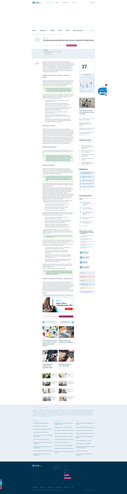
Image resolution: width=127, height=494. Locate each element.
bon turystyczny (40, 416)
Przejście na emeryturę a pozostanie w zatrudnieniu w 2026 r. (54, 374)
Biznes (34, 30)
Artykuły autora (37, 41)
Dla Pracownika (82, 229)
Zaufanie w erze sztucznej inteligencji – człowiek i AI (64, 433)
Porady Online (49, 2)
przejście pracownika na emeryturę (49, 45)
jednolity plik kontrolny (52, 414)
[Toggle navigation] (93, 2)
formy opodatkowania (81, 410)
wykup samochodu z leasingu (50, 410)
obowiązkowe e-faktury (61, 414)
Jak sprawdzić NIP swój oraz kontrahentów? (41, 423)
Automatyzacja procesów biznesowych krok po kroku (64, 439)
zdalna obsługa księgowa (42, 414)
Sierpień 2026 (87, 74)
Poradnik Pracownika (57, 467)
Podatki (52, 30)
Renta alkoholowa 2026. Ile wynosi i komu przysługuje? (87, 155)
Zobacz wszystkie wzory (83, 225)
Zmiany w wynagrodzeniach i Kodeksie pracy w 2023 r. (85, 433)
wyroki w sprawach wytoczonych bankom (78, 414)
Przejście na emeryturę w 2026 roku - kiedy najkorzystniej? (54, 382)
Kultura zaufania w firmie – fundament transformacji (63, 445)
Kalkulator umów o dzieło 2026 (87, 183)
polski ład (88, 414)
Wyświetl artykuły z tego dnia (85, 91)
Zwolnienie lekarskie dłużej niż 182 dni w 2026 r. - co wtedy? (88, 151)
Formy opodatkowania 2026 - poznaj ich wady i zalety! (42, 450)
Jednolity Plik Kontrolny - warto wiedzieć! (83, 443)
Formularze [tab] (92, 198)
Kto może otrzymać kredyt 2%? (81, 450)
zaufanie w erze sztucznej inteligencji (77, 411)
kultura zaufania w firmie (63, 412)
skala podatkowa (42, 411)
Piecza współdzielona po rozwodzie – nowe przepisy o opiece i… (87, 236)
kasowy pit (68, 410)
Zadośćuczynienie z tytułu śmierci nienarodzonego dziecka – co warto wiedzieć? (85, 124)
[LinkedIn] (1, 484)
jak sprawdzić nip (35, 410)
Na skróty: (45, 50)
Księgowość (43, 30)
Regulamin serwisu (43, 487)
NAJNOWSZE (81, 108)
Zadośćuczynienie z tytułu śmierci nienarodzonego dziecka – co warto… (86, 239)
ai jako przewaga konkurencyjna (53, 412)
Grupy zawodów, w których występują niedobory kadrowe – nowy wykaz (87, 112)
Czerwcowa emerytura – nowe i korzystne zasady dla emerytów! (70, 382)
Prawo (60, 30)
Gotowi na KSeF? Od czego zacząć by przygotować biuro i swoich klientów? (57, 295)
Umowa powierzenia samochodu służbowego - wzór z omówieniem (87, 203)
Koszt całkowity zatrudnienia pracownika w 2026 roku (64, 430)
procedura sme (66, 413)
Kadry (67, 30)
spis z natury (48, 411)
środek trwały (73, 410)
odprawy (60, 229)
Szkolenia (74, 2)
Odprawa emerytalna (47, 55)
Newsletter (67, 475)
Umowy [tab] (80, 198)
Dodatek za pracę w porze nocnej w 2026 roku (87, 159)
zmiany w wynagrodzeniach (74, 413)
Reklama (57, 2)
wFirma (55, 469)
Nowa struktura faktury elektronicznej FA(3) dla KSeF (85, 427)
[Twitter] (1, 482)
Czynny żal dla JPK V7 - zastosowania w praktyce (63, 427)
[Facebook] (1, 480)
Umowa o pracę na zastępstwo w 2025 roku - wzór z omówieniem (87, 213)
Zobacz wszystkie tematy (47, 416)
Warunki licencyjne (66, 487)
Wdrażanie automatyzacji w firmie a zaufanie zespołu (64, 448)
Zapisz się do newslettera (71, 45)
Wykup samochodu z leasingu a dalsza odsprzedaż (42, 429)
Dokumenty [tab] (86, 198)
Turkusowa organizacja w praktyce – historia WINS (63, 436)
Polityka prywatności (35, 487)
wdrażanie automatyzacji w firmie (74, 412)
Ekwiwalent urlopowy (47, 52)
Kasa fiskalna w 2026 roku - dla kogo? (40, 426)
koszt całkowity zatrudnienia (65, 411)
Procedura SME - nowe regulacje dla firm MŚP (84, 430)
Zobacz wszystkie (82, 135)
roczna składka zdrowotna (60, 410)
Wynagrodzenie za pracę (48, 54)
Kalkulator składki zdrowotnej (87, 180)
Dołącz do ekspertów (67, 470)
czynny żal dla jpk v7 (55, 411)
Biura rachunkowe (78, 30)
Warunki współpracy (50, 487)
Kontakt (65, 467)
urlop (70, 143)
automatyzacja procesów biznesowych (40, 412)
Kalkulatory (85, 252)
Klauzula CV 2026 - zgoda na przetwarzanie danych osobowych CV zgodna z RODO (87, 147)
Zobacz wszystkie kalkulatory (84, 189)
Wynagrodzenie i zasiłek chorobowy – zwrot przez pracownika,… (87, 242)
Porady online (85, 267)
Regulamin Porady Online (58, 487)
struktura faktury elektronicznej (57, 413)
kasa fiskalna (41, 410)
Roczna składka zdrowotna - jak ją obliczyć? (41, 432)
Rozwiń (45, 57)
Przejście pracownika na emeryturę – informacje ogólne (53, 51)
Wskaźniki (84, 262)
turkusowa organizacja (88, 411)
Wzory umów (85, 257)
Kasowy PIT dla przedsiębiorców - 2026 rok (41, 439)
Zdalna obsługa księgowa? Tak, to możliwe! (83, 440)
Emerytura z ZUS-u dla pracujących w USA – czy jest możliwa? (70, 397)
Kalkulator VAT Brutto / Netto (87, 186)
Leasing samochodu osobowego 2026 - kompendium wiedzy (47, 366)
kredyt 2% (68, 414)
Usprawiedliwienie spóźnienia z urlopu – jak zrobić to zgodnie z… (87, 245)
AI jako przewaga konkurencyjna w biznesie (62, 442)
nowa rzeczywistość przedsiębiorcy (88, 412)
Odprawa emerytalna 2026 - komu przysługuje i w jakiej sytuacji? (87, 163)
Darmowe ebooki (65, 2)
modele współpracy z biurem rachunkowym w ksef (42, 413)
